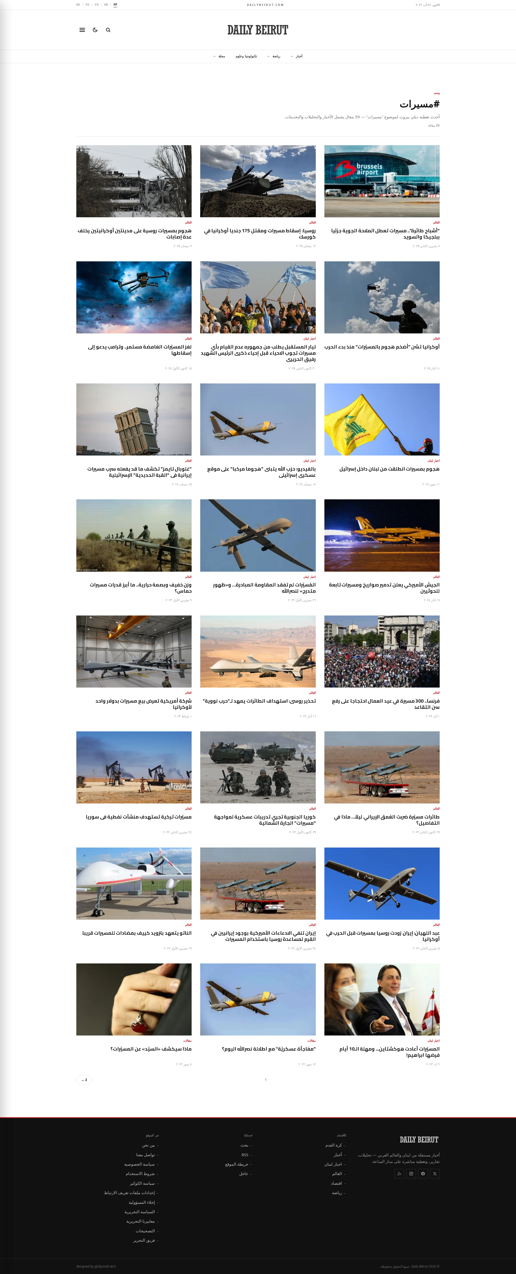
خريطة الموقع (239, 1164)
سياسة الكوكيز (144, 1183)
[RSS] (399, 1174)
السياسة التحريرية (141, 1211)
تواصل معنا (147, 1154)
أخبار (299, 56)
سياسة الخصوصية (141, 1164)
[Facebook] (423, 1174)
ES (87, 4)
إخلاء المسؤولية (144, 1202)
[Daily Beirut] (258, 30)
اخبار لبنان (335, 1164)
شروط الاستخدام (142, 1173)
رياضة (276, 56)
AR (115, 4)
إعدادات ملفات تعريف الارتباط (131, 1192)
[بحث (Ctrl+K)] (108, 30)
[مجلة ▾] (212, 56)
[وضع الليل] (95, 30)
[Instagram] (411, 1174)
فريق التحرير (146, 1240)
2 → (84, 1079)
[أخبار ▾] (290, 56)
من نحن (150, 1145)
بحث (247, 1145)
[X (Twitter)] (435, 1174)
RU (78, 4)
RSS (247, 1154)
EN (106, 4)
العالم (339, 1173)
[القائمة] (82, 30)
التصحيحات (147, 1230)
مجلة (221, 56)
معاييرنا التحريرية (142, 1221)
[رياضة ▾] (266, 56)
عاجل (246, 1173)
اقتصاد (338, 1183)
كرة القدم (335, 1145)
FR (97, 4)
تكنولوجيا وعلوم (246, 56)
